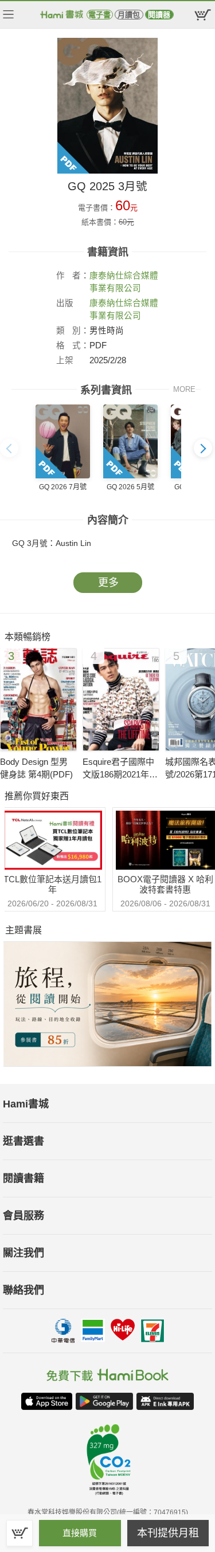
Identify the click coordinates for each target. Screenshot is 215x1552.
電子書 (99, 14)
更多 (108, 582)
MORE (184, 389)
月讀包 (129, 14)
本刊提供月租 (168, 1533)
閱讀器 (159, 14)
